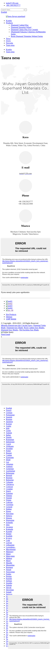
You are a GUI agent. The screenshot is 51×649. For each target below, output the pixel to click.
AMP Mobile (11, 319)
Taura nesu (10, 45)
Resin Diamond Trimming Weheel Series (27, 36)
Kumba (9, 21)
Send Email (5, 334)
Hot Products (11, 314)
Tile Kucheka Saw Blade (29, 330)
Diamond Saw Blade (15, 328)
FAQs (8, 41)
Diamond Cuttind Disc (20, 25)
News (8, 38)
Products (9, 23)
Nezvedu (9, 43)
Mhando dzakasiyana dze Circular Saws (16, 325)
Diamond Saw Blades (9, 330)
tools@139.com (12, 3)
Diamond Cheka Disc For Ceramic (24, 30)
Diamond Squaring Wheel (21, 27)
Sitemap (9, 317)
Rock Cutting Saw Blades (34, 328)
